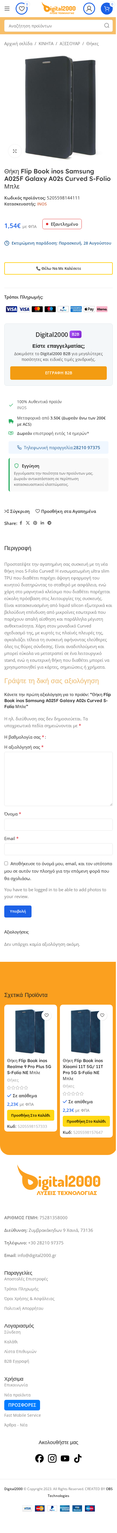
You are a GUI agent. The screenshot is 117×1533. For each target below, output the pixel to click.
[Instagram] (52, 1457)
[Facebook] (39, 1457)
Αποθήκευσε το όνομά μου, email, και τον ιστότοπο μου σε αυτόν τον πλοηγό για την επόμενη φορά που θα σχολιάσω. (58, 871)
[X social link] (28, 523)
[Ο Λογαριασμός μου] (89, 8)
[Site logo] (58, 8)
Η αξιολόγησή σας (24, 747)
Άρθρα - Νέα (16, 1425)
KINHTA (46, 43)
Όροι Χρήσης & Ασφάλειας (29, 1298)
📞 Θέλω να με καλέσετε (58, 268)
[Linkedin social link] (42, 523)
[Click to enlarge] (15, 151)
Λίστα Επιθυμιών (20, 1351)
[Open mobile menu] (7, 8)
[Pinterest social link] (35, 523)
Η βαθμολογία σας (24, 737)
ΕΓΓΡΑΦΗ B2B (58, 372)
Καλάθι (11, 1341)
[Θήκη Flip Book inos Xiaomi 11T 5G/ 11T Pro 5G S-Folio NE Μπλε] (86, 1031)
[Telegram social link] (49, 523)
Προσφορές (22, 1405)
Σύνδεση (12, 1332)
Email (11, 838)
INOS (42, 204)
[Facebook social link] (20, 523)
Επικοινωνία (16, 1385)
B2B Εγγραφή (16, 1361)
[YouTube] (65, 1457)
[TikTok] (78, 1457)
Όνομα (12, 814)
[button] (30, 1115)
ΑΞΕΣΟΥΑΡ (70, 43)
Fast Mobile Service (22, 1415)
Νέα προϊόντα (17, 1395)
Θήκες (92, 43)
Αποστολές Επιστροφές (26, 1279)
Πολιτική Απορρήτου (23, 1308)
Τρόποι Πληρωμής (21, 1289)
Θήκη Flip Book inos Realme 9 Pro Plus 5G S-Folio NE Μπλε (29, 1066)
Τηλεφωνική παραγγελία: (62, 447)
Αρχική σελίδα (18, 43)
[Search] (107, 26)
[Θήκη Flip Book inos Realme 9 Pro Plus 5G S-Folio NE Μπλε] (30, 1031)
